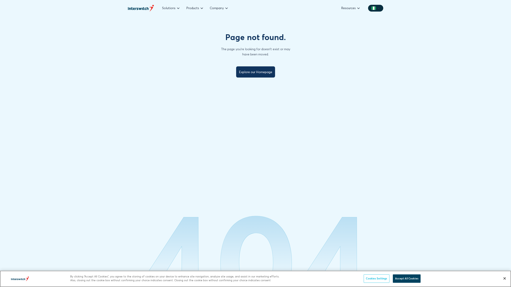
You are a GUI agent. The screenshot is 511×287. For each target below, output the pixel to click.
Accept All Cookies (406, 278)
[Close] (504, 278)
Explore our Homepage (255, 72)
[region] (255, 279)
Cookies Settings (376, 278)
